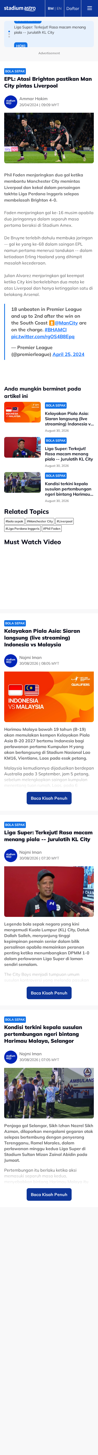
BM (51, 8)
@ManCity (66, 323)
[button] (9, 31)
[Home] (20, 8)
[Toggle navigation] (89, 8)
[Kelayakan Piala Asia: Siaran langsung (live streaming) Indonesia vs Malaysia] (22, 412)
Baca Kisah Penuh (49, 798)
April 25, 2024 (68, 354)
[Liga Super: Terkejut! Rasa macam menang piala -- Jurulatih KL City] (22, 447)
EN (59, 8)
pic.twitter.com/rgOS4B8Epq (42, 336)
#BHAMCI (56, 330)
